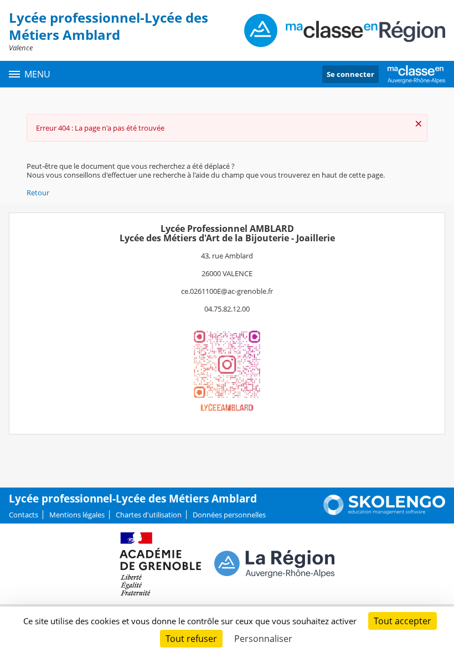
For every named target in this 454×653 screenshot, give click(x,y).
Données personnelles (229, 514)
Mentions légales (77, 514)
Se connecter (350, 74)
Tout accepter (402, 621)
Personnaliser (263, 639)
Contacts (23, 514)
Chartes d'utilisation (149, 514)
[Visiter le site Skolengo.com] (384, 512)
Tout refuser (191, 639)
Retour (38, 193)
